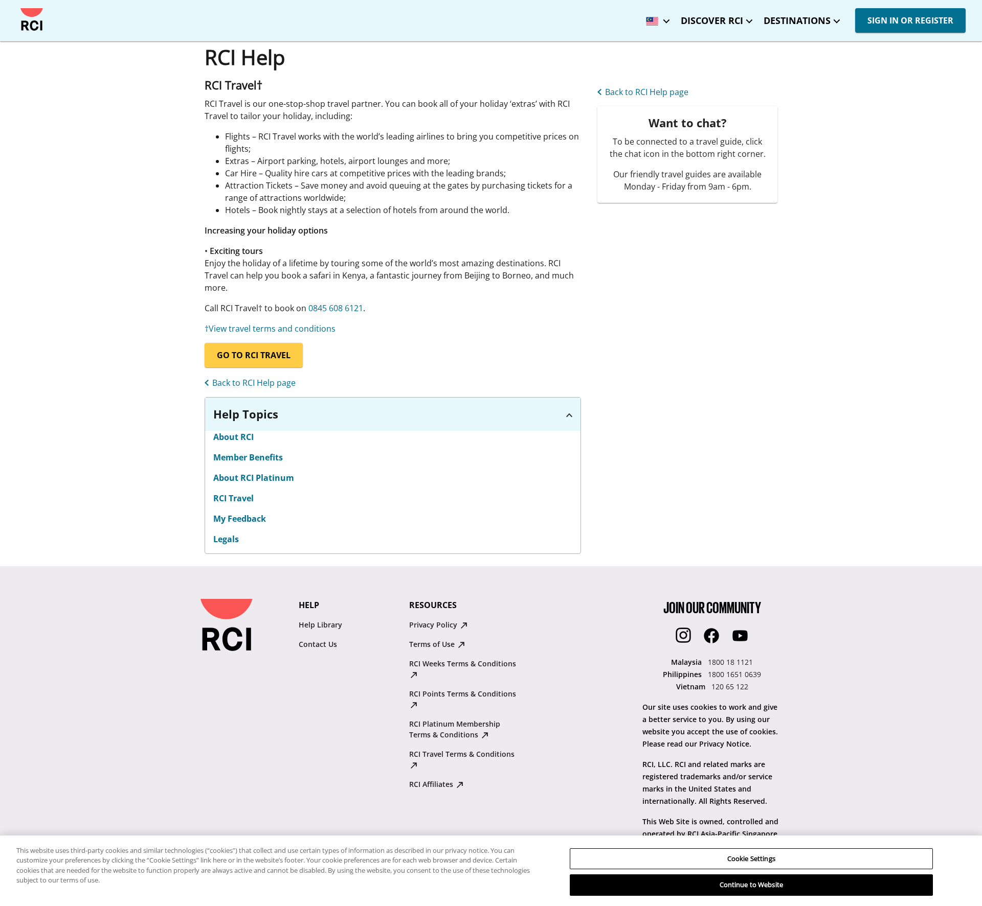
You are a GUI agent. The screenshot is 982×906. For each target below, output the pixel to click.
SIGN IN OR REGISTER (910, 20)
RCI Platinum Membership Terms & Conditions (454, 729)
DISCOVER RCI (712, 20)
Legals (226, 539)
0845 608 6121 (335, 308)
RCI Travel (233, 498)
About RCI (233, 437)
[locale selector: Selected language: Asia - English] (655, 17)
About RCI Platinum (253, 477)
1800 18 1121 (730, 662)
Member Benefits (248, 457)
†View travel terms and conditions (270, 328)
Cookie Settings (751, 858)
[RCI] (31, 19)
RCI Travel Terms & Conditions (462, 754)
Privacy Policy (434, 625)
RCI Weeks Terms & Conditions (462, 663)
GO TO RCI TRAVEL (254, 355)
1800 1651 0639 (734, 674)
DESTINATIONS (797, 20)
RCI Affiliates (432, 784)
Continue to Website (751, 884)
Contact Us (318, 644)
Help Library (320, 625)
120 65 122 (729, 686)
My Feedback (239, 518)
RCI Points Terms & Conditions (462, 694)
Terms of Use (433, 644)
